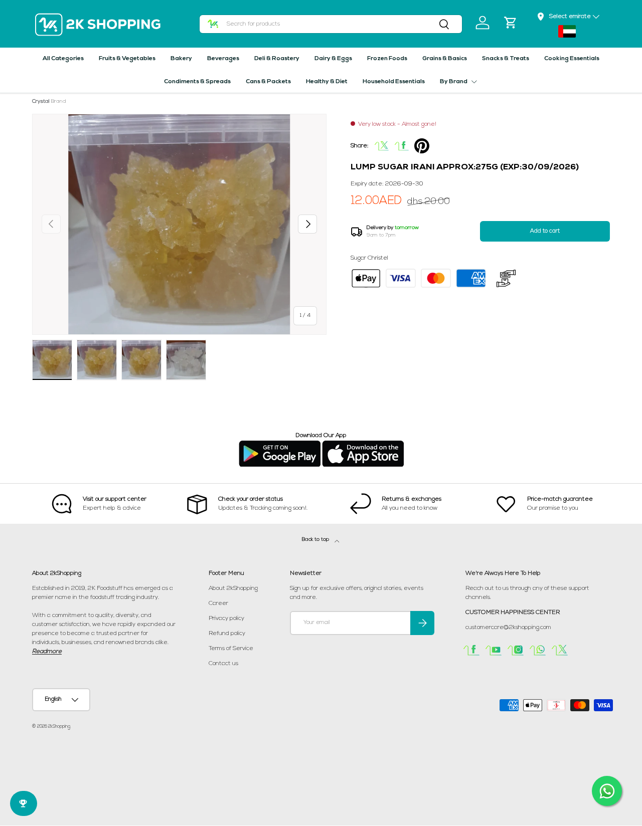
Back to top (316, 539)
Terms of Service (231, 649)
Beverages (223, 59)
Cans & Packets (268, 82)
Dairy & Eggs (333, 59)
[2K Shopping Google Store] (279, 445)
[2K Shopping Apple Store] (363, 445)
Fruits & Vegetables (127, 59)
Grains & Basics (444, 59)
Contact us (223, 664)
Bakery (181, 59)
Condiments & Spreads (197, 82)
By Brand (453, 82)
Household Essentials (394, 82)
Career (218, 603)
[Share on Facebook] (402, 146)
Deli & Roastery (276, 59)
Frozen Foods (387, 59)
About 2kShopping (233, 588)
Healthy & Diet (327, 82)
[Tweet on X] (382, 146)
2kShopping (59, 726)
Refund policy (227, 634)
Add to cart (545, 231)
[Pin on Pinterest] (422, 146)
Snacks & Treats (505, 59)
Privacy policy (226, 618)
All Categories (63, 59)
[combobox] (331, 24)
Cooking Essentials (571, 59)
